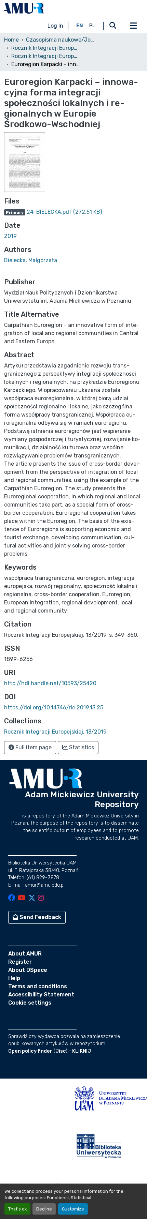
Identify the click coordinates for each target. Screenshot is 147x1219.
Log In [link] (55, 25)
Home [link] (11, 39)
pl (92, 26)
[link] (73, 212)
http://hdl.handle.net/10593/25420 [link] (50, 683)
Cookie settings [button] (29, 1002)
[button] (24, 8)
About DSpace (27, 970)
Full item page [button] (33, 747)
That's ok (17, 1209)
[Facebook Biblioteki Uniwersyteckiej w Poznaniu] (11, 898)
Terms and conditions (37, 986)
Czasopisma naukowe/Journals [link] (60, 39)
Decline (44, 1209)
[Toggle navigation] (133, 25)
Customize (73, 1209)
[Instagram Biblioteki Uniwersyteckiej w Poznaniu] (41, 898)
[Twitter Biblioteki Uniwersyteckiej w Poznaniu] (31, 898)
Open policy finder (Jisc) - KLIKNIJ (49, 1051)
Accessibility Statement (41, 994)
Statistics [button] (81, 747)
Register (20, 962)
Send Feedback (39, 917)
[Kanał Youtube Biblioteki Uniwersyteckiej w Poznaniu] (22, 898)
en (79, 26)
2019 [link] (10, 236)
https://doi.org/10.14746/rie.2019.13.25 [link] (53, 707)
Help (14, 978)
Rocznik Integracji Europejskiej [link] (45, 48)
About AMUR (25, 953)
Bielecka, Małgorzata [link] (30, 260)
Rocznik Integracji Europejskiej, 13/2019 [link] (45, 56)
